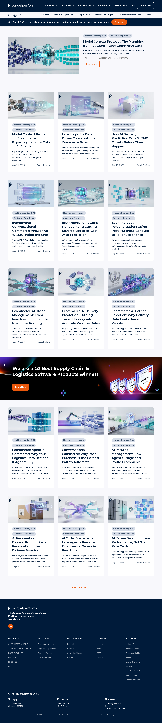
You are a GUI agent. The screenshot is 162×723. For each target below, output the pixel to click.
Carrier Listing (131, 675)
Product (45, 14)
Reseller (70, 648)
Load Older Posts (81, 587)
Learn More (20, 387)
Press (148, 14)
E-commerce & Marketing (48, 644)
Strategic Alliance (74, 653)
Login (132, 5)
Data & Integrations (63, 14)
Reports (129, 657)
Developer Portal (133, 671)
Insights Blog (131, 644)
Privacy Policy (93, 715)
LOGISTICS (12, 662)
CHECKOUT (13, 657)
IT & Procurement (45, 657)
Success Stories (132, 648)
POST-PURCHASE (15, 653)
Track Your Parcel (133, 679)
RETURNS (12, 666)
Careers (100, 657)
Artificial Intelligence (105, 14)
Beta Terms (121, 715)
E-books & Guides (133, 653)
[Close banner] (152, 22)
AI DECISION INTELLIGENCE (19, 648)
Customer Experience (130, 14)
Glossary (129, 666)
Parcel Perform (120, 57)
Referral (70, 644)
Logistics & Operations (47, 648)
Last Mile (71, 657)
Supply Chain (83, 14)
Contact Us (145, 5)
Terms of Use (81, 715)
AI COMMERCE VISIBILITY (18, 644)
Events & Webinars (134, 662)
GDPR (99, 653)
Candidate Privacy (107, 715)
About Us (100, 644)
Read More (91, 64)
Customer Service (45, 653)
